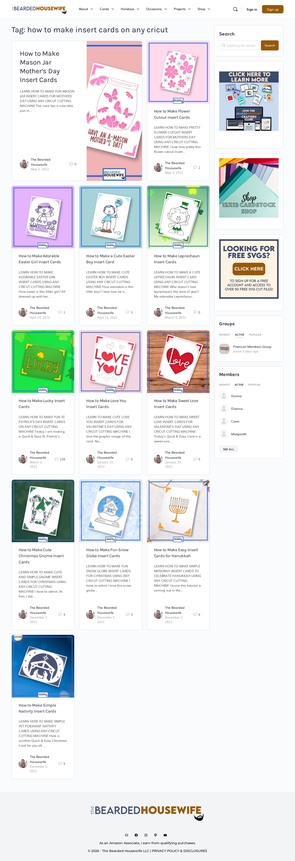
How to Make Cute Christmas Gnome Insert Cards (41, 556)
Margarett (238, 434)
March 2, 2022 (36, 464)
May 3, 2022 (174, 172)
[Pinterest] (157, 835)
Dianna (237, 408)
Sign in (252, 9)
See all (228, 449)
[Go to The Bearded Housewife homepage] (39, 8)
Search (227, 33)
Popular (255, 334)
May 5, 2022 (40, 169)
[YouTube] (166, 835)
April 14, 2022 (40, 317)
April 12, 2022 (107, 317)
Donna (236, 396)
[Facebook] (137, 835)
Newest (224, 334)
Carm (235, 421)
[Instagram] (147, 835)
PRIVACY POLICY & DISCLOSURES (179, 851)
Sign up (273, 9)
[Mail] (128, 835)
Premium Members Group (252, 346)
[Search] (235, 9)
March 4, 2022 (175, 317)
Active (240, 334)
